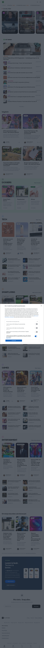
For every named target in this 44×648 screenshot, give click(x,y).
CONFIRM (14, 340)
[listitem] (22, 321)
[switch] (36, 324)
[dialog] (22, 324)
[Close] (42, 306)
